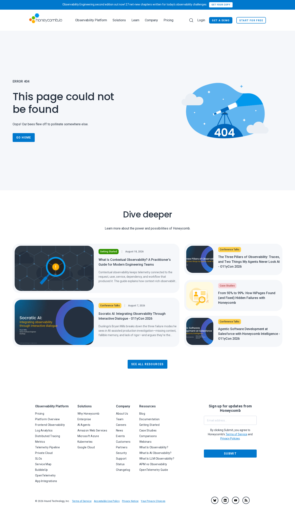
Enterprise (84, 419)
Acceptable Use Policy (107, 501)
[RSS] (246, 500)
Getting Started (149, 424)
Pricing (168, 20)
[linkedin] (225, 500)
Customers (123, 441)
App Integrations (46, 481)
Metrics (40, 441)
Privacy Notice (130, 501)
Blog (142, 413)
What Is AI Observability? (155, 453)
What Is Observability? (153, 447)
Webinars (145, 441)
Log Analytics (44, 430)
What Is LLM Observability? (156, 458)
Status (120, 464)
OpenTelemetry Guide (153, 469)
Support (121, 458)
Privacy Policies (230, 438)
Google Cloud (86, 447)
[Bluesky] (214, 500)
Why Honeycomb (88, 413)
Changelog (123, 469)
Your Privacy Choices (153, 501)
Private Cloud (44, 453)
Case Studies (148, 430)
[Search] (191, 20)
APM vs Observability (153, 464)
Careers (121, 424)
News (119, 430)
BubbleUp (41, 469)
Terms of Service (82, 501)
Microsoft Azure (88, 436)
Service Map (43, 464)
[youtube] (235, 500)
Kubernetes (85, 441)
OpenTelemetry (45, 475)
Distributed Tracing (47, 436)
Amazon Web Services (92, 430)
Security (121, 453)
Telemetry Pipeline (47, 447)
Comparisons (148, 436)
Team (120, 419)
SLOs (38, 458)
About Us (122, 413)
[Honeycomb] (45, 20)
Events (120, 436)
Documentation (149, 419)
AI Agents (84, 424)
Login (201, 20)
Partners (121, 447)
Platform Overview (47, 419)
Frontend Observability (50, 424)
